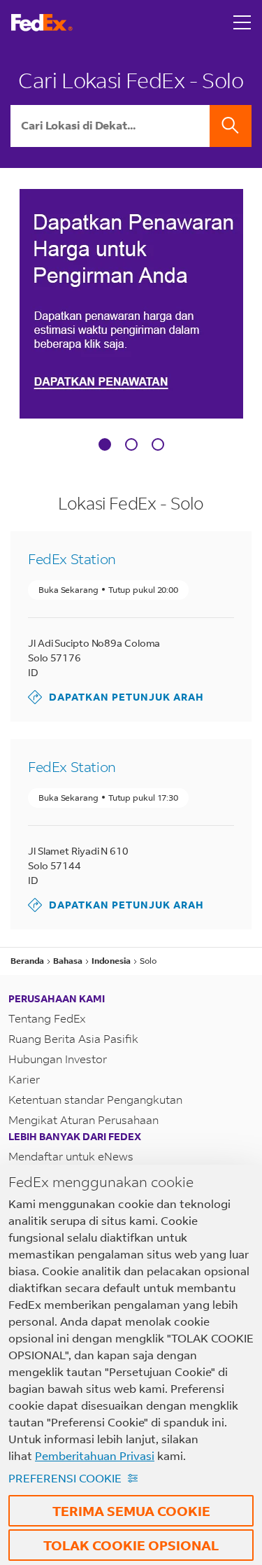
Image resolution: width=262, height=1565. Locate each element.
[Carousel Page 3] (158, 444)
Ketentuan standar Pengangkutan (95, 1099)
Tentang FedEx (47, 1018)
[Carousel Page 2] (131, 444)
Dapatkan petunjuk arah (116, 696)
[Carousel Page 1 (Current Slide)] (105, 444)
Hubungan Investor (57, 1058)
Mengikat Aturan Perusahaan (83, 1119)
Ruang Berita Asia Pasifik (73, 1038)
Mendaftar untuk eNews (70, 1156)
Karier (24, 1079)
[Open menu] (242, 22)
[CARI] (231, 126)
